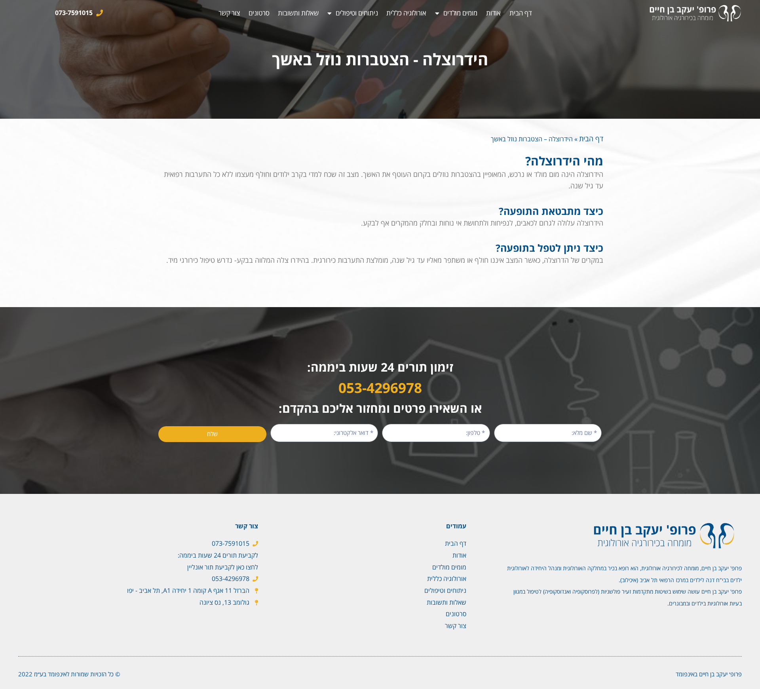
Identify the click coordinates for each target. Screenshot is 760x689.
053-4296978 (380, 387)
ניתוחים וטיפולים (357, 12)
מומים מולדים (460, 12)
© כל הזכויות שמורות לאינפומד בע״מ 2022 (69, 674)
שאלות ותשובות (298, 12)
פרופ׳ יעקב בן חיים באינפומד (709, 674)
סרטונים (259, 12)
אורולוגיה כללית (406, 12)
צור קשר (229, 12)
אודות (493, 12)
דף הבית (520, 12)
